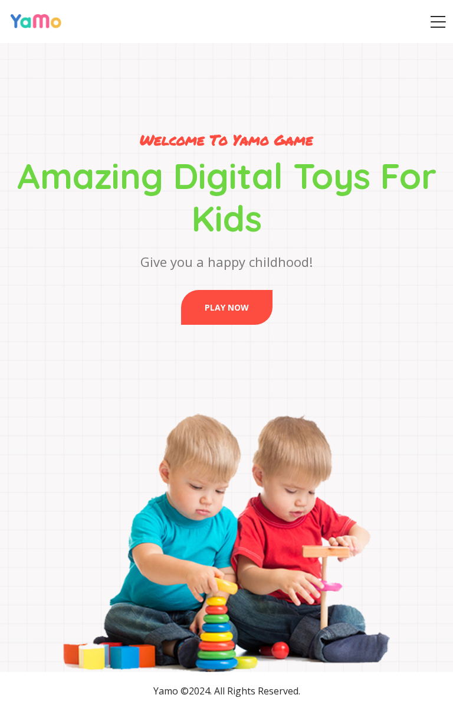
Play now (227, 307)
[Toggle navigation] (438, 22)
